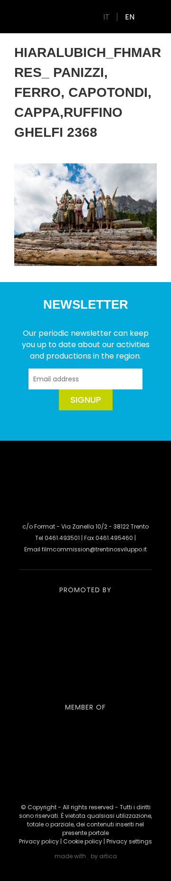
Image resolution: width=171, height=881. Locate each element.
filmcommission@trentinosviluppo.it (94, 549)
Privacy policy (39, 841)
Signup (85, 400)
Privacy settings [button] (129, 841)
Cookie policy (82, 841)
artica (108, 856)
